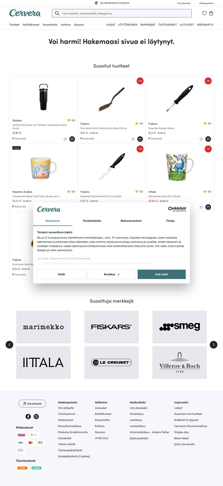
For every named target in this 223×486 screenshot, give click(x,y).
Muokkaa (109, 274)
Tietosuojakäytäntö (70, 450)
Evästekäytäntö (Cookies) (74, 456)
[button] (57, 13)
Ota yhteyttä (66, 408)
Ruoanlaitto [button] (50, 24)
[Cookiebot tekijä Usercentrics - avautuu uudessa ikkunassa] (171, 209)
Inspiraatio (205, 24)
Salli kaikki (161, 274)
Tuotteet (14, 24)
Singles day (181, 432)
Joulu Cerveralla (184, 444)
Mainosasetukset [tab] (131, 220)
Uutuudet (187, 24)
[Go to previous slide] (9, 345)
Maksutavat (65, 420)
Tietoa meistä (66, 444)
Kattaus (100, 426)
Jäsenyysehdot (139, 438)
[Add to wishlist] (65, 139)
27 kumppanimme (56, 237)
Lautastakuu (137, 426)
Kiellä (61, 274)
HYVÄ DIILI (102, 438)
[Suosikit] (204, 13)
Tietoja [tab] (170, 220)
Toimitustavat (66, 414)
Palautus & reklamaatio (73, 432)
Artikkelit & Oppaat (186, 420)
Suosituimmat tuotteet (188, 414)
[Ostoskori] (211, 13)
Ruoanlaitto (102, 420)
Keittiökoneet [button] (31, 24)
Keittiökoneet (103, 414)
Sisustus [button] (79, 24)
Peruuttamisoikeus (69, 426)
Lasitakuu (136, 420)
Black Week (181, 438)
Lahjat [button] (110, 24)
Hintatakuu (137, 414)
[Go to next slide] (213, 345)
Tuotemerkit (167, 24)
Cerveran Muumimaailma (190, 426)
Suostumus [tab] (53, 220)
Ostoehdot (64, 438)
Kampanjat (147, 24)
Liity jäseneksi (138, 408)
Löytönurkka (127, 24)
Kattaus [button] (66, 24)
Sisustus (100, 432)
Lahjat (178, 408)
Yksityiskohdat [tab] (92, 220)
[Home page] (25, 15)
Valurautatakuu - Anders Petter (149, 432)
